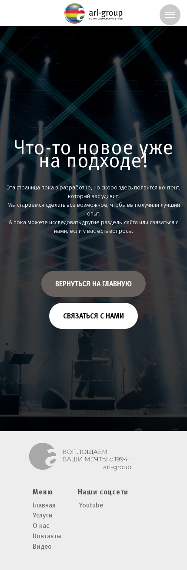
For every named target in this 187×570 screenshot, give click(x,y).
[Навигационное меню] (170, 15)
